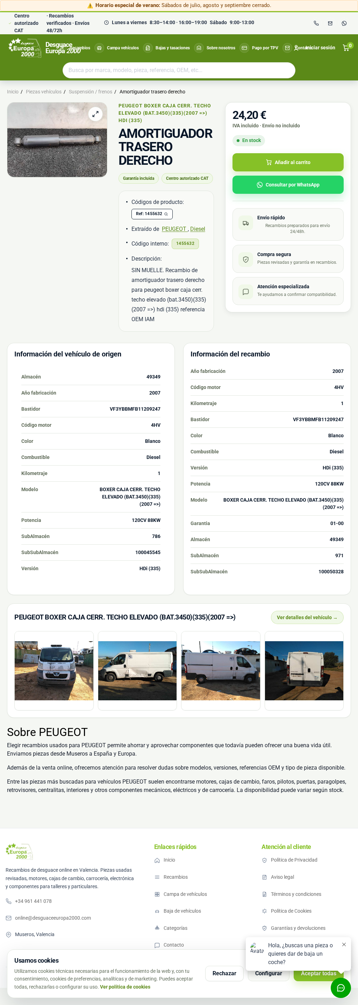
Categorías (175, 928)
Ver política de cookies (125, 987)
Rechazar (224, 973)
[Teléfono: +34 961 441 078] (316, 23)
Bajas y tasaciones (173, 47)
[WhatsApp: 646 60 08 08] (344, 23)
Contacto (303, 47)
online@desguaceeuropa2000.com (53, 918)
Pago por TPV (265, 47)
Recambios (80, 47)
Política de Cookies (291, 911)
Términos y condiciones (296, 894)
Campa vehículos (123, 47)
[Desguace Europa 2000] (19, 851)
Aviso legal (282, 877)
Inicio (169, 860)
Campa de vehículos (185, 894)
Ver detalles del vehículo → (307, 617)
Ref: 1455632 (149, 213)
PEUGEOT (175, 229)
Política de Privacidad (294, 860)
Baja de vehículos (182, 911)
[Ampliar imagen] (95, 114)
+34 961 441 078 (33, 901)
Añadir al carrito (292, 162)
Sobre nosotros (221, 47)
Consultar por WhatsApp (293, 184)
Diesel (197, 229)
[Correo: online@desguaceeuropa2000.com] (330, 23)
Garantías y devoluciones (298, 928)
